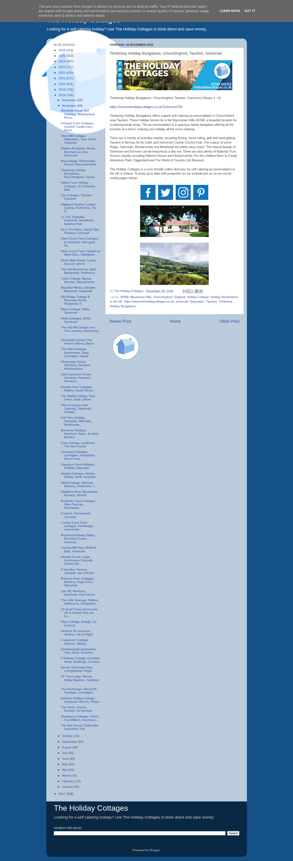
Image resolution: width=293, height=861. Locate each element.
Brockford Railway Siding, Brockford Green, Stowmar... (78, 539)
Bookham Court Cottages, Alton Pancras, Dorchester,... (78, 504)
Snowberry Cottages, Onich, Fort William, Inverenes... (80, 718)
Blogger (155, 850)
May (65, 764)
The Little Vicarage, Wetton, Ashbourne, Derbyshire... (80, 602)
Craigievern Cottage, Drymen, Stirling (75, 641)
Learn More (230, 11)
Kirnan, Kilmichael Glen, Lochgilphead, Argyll (77, 669)
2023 (62, 67)
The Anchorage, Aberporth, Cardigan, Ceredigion (79, 690)
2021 (62, 78)
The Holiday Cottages (91, 808)
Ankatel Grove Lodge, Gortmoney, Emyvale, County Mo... (77, 560)
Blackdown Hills (140, 297)
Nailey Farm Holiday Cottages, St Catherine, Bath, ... (78, 186)
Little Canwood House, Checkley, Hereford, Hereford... (76, 378)
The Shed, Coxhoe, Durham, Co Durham (76, 709)
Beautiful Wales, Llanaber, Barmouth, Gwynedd (78, 289)
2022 (62, 72)
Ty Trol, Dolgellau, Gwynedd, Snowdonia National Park (77, 220)
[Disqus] (174, 424)
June (65, 758)
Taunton (211, 301)
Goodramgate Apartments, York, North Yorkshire (79, 651)
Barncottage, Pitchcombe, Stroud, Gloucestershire (78, 162)
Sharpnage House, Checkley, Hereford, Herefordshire (76, 365)
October (68, 736)
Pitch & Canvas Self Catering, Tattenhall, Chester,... (76, 409)
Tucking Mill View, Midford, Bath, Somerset (79, 549)
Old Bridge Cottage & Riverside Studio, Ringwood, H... (75, 300)
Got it (250, 11)
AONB (124, 297)
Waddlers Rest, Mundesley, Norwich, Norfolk (79, 493)
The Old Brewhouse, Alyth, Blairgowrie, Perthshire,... (79, 271)
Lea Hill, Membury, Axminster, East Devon (78, 593)
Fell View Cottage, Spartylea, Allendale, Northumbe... (76, 421)
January (68, 786)
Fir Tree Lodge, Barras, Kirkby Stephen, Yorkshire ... (80, 680)
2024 (62, 61)
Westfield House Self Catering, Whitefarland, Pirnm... (78, 114)
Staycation (197, 301)
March (66, 775)
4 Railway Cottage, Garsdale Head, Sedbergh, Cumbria (80, 660)
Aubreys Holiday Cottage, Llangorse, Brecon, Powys (80, 700)
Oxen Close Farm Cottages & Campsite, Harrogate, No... (79, 242)
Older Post (229, 321)
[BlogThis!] (189, 291)
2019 (62, 89)
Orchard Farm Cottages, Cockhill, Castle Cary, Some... (77, 127)
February (68, 781)
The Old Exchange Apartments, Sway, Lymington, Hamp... (76, 352)
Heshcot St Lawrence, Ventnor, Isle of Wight (77, 632)
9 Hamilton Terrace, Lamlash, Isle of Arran (77, 571)
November (69, 105)
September (70, 741)
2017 (62, 793)
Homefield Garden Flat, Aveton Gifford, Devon (77, 341)
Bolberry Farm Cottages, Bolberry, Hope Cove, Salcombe (77, 582)
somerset (182, 301)
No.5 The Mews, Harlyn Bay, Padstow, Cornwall (80, 231)
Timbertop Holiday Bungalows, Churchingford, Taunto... (79, 174)
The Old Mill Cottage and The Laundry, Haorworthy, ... (80, 331)
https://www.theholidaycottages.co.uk (149, 301)
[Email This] (185, 291)
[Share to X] (193, 291)
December (69, 100)
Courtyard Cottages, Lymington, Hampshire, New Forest (78, 455)
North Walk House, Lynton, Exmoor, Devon (79, 262)
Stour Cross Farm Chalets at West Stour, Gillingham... (80, 253)
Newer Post (120, 321)
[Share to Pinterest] (201, 291)
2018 (62, 95)
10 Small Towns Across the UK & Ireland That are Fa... (79, 613)
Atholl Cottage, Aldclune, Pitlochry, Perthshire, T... (79, 484)
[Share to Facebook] (197, 291)
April (65, 769)
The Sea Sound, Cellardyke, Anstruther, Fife (80, 727)
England (179, 297)
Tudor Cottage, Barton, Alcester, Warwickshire (77, 280)
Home (175, 321)
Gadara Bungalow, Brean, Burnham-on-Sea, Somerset (78, 152)
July (65, 753)
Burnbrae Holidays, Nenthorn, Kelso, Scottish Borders (79, 434)
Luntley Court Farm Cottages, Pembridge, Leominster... (77, 526)
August (67, 747)
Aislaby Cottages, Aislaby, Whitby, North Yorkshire (78, 475)
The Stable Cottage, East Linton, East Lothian (78, 397)
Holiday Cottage (198, 297)
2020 (62, 84)
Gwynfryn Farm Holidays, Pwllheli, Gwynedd (78, 466)
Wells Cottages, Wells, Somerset (76, 320)
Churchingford (162, 297)
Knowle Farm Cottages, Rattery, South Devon (77, 388)
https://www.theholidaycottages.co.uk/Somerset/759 (146, 107)
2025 (62, 55)
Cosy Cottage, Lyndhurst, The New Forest (78, 444)
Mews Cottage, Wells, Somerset (75, 311)
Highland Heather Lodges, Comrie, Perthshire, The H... (79, 208)
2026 (62, 50)
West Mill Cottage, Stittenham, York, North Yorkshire (78, 139)
